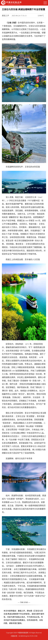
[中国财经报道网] (11, 3)
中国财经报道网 (22, 633)
